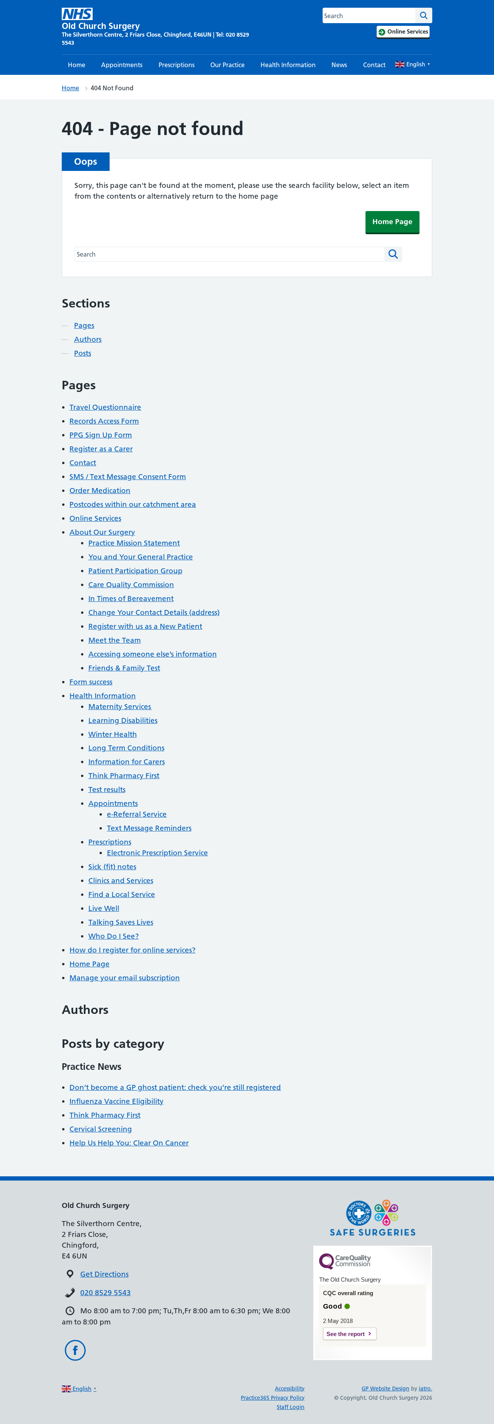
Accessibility (290, 1388)
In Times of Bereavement (131, 598)
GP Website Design (385, 1388)
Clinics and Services (120, 880)
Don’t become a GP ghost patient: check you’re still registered (175, 1087)
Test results (106, 789)
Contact (374, 65)
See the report (346, 1334)
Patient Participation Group (135, 570)
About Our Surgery (102, 532)
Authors (88, 339)
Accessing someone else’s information (152, 654)
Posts (82, 353)
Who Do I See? (113, 936)
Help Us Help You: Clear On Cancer (129, 1143)
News (339, 65)
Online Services (95, 518)
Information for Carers (126, 761)
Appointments (121, 65)
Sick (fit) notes (112, 866)
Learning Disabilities (122, 720)
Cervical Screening (100, 1129)
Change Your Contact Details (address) (154, 612)
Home (76, 65)
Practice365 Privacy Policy (273, 1397)
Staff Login (291, 1407)
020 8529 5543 (105, 1292)
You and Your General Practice (140, 556)
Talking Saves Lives (120, 922)
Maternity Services (120, 706)
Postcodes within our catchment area (132, 504)
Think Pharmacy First (123, 775)
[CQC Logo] (345, 1268)
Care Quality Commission (131, 584)
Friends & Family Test (124, 668)
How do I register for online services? (132, 950)
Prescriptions (177, 65)
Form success (90, 681)
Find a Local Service (121, 894)
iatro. (425, 1388)
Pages (84, 325)
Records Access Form (104, 421)
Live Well (103, 908)
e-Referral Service (137, 814)
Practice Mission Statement (134, 543)
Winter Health (112, 734)
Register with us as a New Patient (145, 626)
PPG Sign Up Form (100, 435)
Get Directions (104, 1274)
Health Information (288, 65)
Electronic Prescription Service (157, 852)
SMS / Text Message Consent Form (127, 476)
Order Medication (99, 490)
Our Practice (227, 65)
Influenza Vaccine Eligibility (116, 1101)
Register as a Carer (101, 448)
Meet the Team (114, 640)
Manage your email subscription (124, 977)
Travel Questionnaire (105, 407)
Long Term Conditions (126, 747)
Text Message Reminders (149, 828)
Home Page (392, 221)
